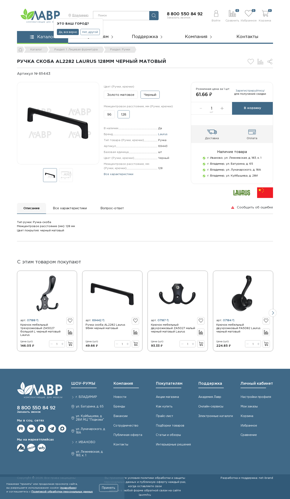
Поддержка (210, 383)
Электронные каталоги (215, 416)
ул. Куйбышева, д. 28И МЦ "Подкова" (90, 418)
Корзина (247, 416)
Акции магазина (167, 397)
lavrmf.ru (145, 495)
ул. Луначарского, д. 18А (91, 431)
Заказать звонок (178, 17)
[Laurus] (241, 192)
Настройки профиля (256, 397)
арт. (27, 320)
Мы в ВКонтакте (31, 429)
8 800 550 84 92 (185, 14)
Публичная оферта (127, 435)
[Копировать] (53, 73)
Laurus (163, 134)
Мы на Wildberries (42, 448)
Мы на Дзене (42, 429)
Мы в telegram (52, 429)
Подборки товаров (170, 425)
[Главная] (21, 50)
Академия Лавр (209, 397)
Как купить (164, 406)
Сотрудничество (125, 425)
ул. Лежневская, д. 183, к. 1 (89, 454)
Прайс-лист (164, 416)
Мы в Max (62, 429)
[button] (216, 15)
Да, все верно (68, 32)
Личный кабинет (257, 383)
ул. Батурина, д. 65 (90, 406)
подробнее (68, 488)
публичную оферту (154, 482)
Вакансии (120, 416)
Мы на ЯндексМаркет (21, 448)
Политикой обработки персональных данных (62, 492)
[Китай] (265, 192)
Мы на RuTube (21, 429)
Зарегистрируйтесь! (250, 90)
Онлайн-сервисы (210, 406)
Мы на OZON (31, 448)
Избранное (249, 425)
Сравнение (249, 435)
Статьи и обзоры (168, 435)
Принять (108, 487)
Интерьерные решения (173, 444)
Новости (119, 397)
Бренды (119, 406)
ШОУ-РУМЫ (83, 383)
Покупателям (169, 383)
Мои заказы (249, 406)
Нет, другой (90, 32)
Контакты (247, 37)
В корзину (252, 108)
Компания (123, 383)
